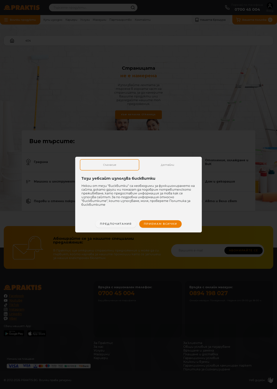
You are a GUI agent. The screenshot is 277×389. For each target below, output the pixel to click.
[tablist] (138, 164)
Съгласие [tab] (109, 165)
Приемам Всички (160, 223)
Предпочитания (116, 223)
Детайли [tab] (167, 165)
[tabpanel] (138, 193)
